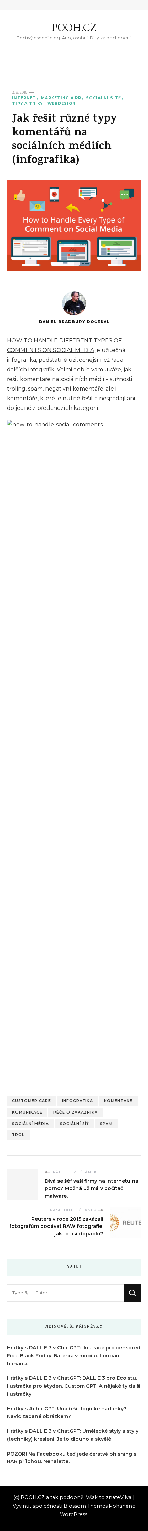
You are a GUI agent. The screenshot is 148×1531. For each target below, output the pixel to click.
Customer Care (31, 1101)
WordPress (73, 1514)
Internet (24, 98)
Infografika (77, 1101)
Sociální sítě (103, 98)
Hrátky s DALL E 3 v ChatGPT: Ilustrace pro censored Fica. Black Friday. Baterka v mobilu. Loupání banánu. (73, 1356)
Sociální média (30, 1123)
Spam (106, 1123)
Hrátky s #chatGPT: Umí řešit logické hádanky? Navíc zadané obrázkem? (67, 1413)
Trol (18, 1134)
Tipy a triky (27, 103)
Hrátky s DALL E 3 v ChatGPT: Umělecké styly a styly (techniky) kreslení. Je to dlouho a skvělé (72, 1435)
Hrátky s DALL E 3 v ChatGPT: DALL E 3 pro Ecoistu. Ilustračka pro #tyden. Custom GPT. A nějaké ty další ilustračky (73, 1386)
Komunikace (27, 1112)
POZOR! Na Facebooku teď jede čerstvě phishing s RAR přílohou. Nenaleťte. (71, 1458)
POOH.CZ (74, 27)
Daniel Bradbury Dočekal (74, 322)
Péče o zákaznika (75, 1112)
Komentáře (118, 1101)
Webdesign (61, 103)
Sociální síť (74, 1123)
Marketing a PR (61, 98)
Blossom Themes (86, 1506)
